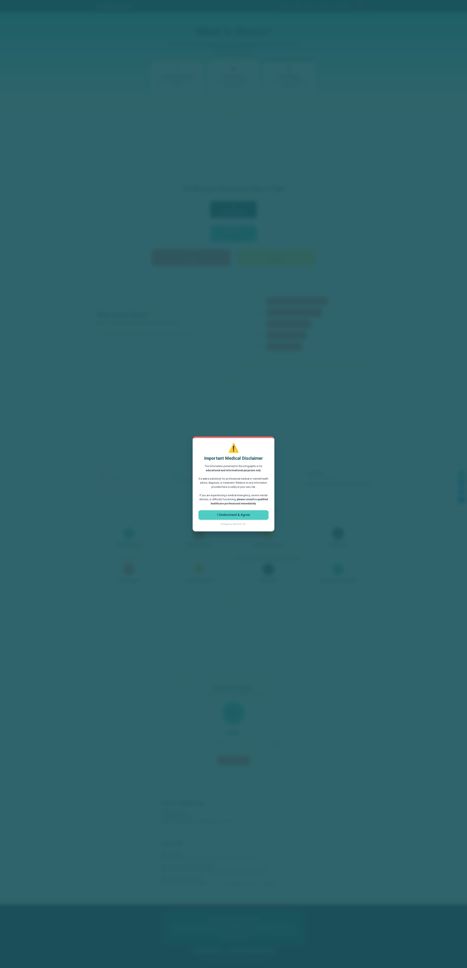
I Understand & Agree (233, 514)
